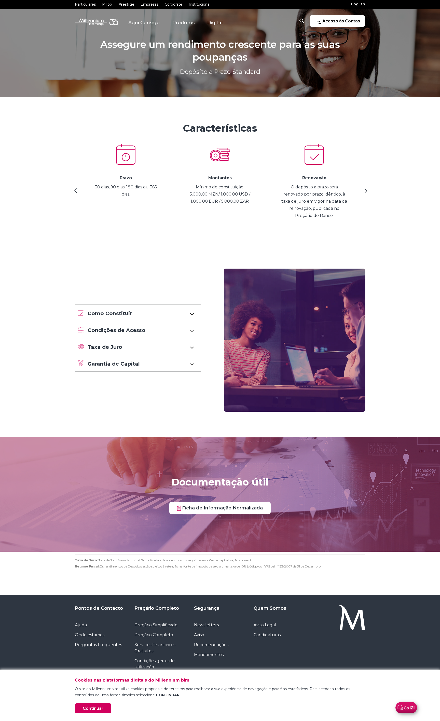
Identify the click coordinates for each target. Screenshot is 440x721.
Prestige (126, 4)
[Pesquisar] (302, 20)
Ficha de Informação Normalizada (222, 507)
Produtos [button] (183, 22)
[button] (138, 312)
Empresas (149, 4)
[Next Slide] (365, 192)
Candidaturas (267, 634)
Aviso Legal (265, 624)
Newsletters (206, 624)
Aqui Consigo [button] (144, 22)
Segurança (206, 608)
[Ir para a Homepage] (339, 618)
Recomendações (211, 644)
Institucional (199, 4)
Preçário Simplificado (155, 624)
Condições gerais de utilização (154, 663)
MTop (107, 4)
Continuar (93, 708)
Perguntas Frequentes (98, 644)
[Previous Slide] (74, 192)
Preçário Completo (156, 608)
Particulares (85, 4)
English (358, 4)
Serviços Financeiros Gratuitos (154, 647)
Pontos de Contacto (99, 608)
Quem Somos (270, 608)
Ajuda (81, 624)
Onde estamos (89, 634)
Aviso (199, 634)
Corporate (173, 4)
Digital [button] (215, 22)
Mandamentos (209, 654)
